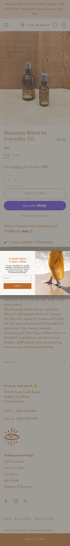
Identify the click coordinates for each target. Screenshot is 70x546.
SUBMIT (17, 286)
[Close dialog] (67, 253)
